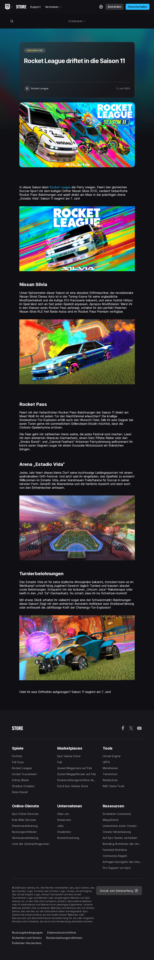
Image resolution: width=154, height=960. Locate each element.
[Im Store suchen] (12, 21)
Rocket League (60, 187)
